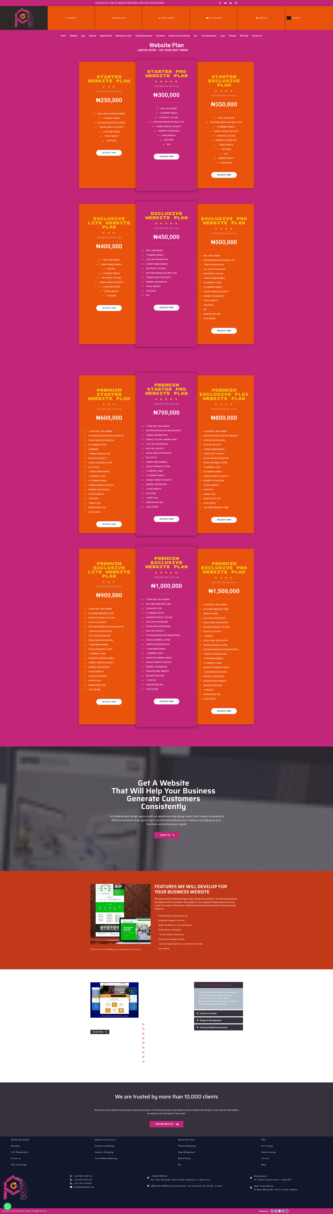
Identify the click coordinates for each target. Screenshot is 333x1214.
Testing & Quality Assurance (213, 1027)
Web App (244, 36)
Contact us (257, 36)
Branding (160, 36)
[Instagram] (236, 3)
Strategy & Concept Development (216, 985)
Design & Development (211, 1020)
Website (73, 36)
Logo (222, 36)
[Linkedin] (283, 1211)
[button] (218, 985)
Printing (232, 36)
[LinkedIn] (231, 3)
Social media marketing (179, 36)
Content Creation (208, 1013)
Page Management (144, 36)
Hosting (92, 36)
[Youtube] (286, 1211)
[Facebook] (220, 3)
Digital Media (106, 36)
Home (63, 36)
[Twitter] (225, 3)
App (83, 36)
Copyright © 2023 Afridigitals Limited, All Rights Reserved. (24, 1211)
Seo (195, 36)
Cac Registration (208, 36)
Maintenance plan (124, 36)
